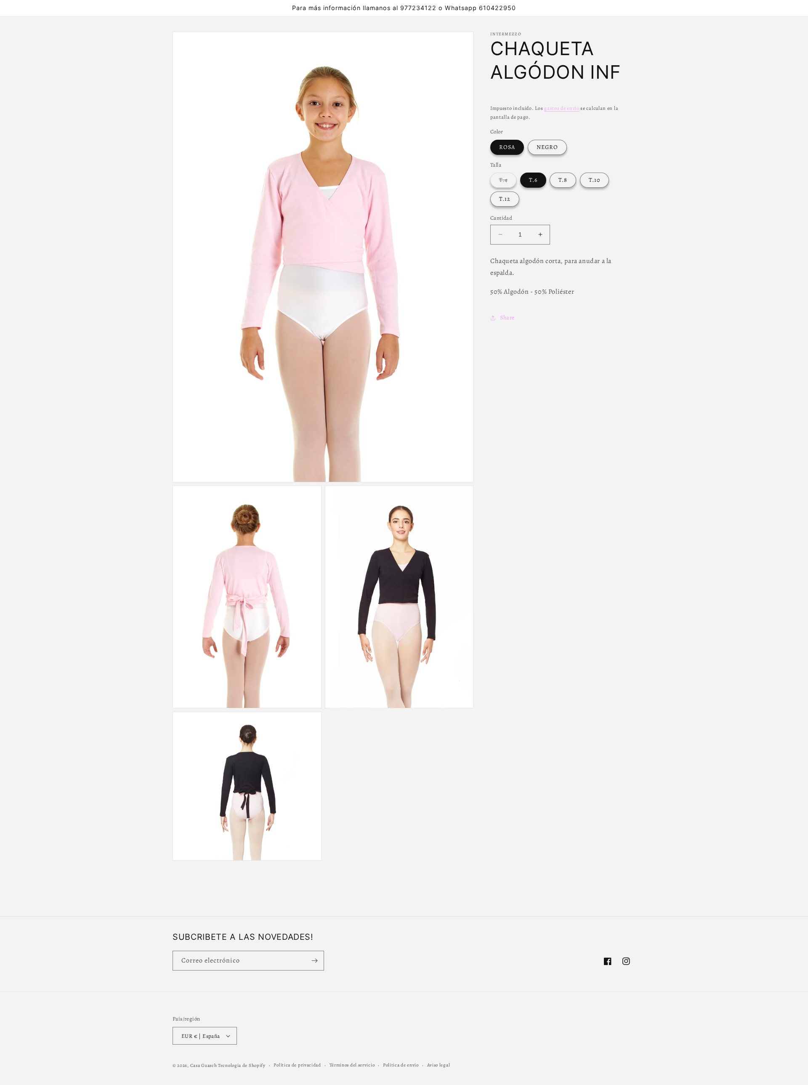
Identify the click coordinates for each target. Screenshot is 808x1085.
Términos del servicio (352, 1065)
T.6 (533, 180)
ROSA (507, 147)
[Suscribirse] (314, 961)
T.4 (507, 182)
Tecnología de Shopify (242, 1065)
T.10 (594, 180)
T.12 (504, 199)
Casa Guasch (203, 1065)
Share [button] (507, 318)
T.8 (562, 180)
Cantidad (501, 217)
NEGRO (547, 147)
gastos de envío (561, 108)
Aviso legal (438, 1065)
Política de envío (401, 1065)
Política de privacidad (297, 1065)
